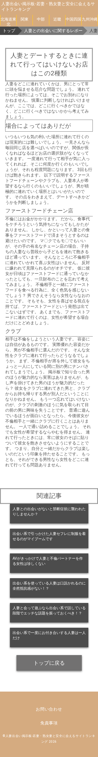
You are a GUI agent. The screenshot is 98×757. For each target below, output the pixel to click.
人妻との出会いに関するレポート (53, 30)
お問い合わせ (49, 709)
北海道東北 (8, 21)
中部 (41, 19)
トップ (9, 30)
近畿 (57, 19)
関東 (24, 19)
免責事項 (49, 723)
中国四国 (73, 19)
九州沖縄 (89, 19)
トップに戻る (49, 663)
